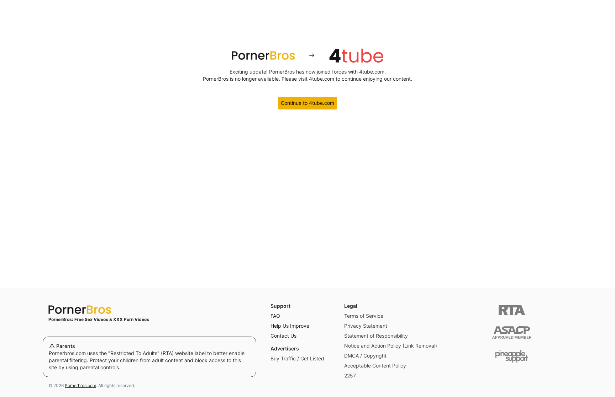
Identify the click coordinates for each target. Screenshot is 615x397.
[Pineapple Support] (511, 356)
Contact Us (283, 336)
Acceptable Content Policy (375, 366)
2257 (350, 375)
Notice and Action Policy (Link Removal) (390, 346)
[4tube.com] (356, 55)
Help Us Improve (289, 326)
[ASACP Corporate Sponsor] (511, 332)
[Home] (149, 309)
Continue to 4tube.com (307, 103)
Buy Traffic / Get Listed (297, 358)
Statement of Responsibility (376, 336)
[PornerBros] (263, 55)
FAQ (275, 316)
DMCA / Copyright (365, 356)
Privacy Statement (365, 326)
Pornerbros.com (80, 385)
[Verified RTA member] (512, 310)
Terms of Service (363, 316)
